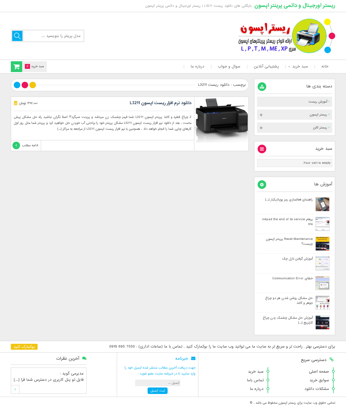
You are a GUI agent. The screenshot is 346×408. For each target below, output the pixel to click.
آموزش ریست (317, 101)
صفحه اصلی (319, 372)
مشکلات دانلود (316, 389)
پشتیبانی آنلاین (266, 66)
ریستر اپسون (318, 114)
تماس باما (255, 380)
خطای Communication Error (292, 278)
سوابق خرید (319, 380)
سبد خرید (300, 66)
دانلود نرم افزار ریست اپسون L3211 (160, 103)
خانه (324, 66)
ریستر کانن (320, 127)
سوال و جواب (229, 66)
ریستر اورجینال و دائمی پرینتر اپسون (294, 5)
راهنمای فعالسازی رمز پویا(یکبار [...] (289, 199)
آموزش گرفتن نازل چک (297, 258)
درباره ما (197, 66)
